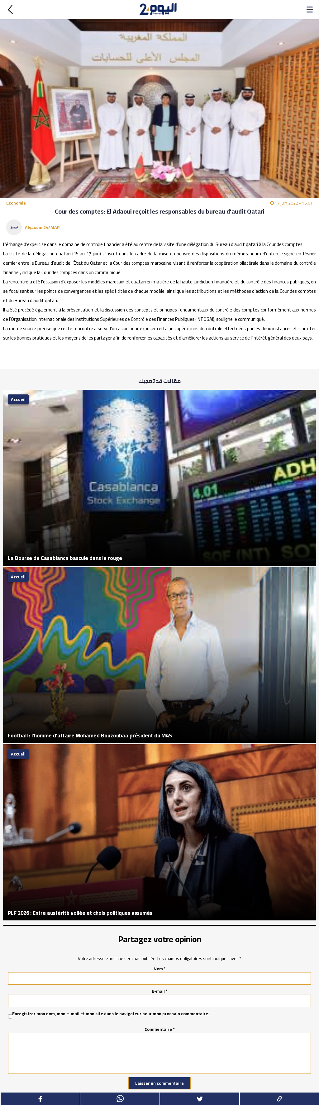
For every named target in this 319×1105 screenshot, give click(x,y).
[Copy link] (279, 1099)
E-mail (160, 991)
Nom (160, 968)
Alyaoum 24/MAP (42, 227)
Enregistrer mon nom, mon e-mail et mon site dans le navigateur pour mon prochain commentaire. (110, 1014)
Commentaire (160, 1029)
